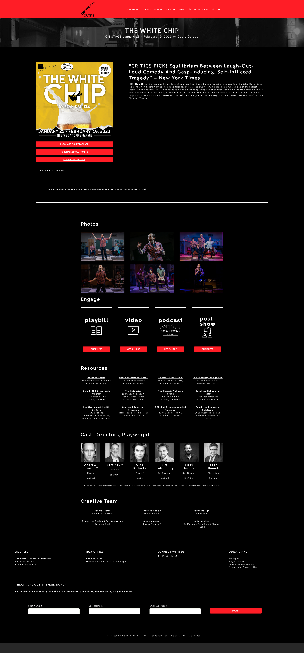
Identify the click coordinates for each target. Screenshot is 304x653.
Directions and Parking (241, 564)
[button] (219, 9)
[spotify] (177, 556)
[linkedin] (172, 556)
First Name (35, 606)
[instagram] (163, 556)
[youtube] (167, 556)
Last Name (95, 606)
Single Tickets (236, 561)
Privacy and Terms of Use (243, 567)
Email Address (158, 606)
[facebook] (158, 556)
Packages (234, 558)
